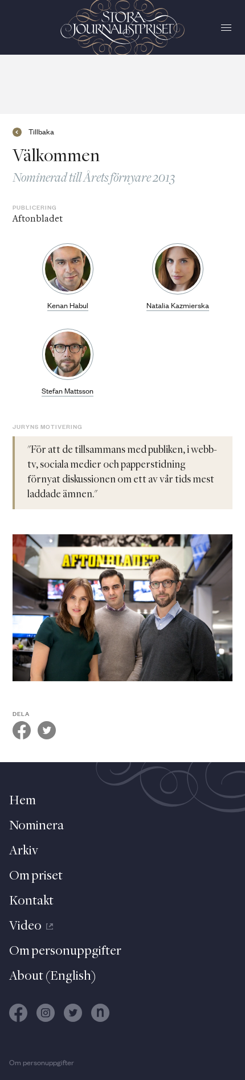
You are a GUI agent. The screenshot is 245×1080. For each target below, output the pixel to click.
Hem (22, 801)
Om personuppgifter (65, 951)
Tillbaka (41, 132)
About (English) (52, 976)
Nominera (36, 826)
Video (25, 926)
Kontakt (31, 901)
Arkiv (23, 851)
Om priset (36, 876)
